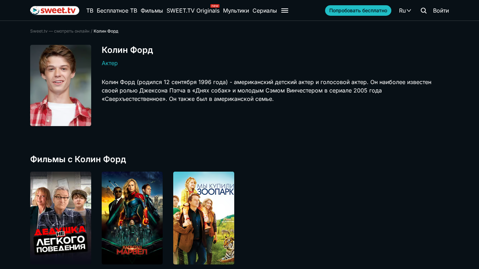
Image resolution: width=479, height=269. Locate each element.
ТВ (89, 10)
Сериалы (264, 10)
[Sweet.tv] (54, 10)
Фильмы (152, 10)
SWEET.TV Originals (193, 10)
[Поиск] (423, 10)
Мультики (236, 10)
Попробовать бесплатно (358, 10)
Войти (441, 10)
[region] (239, 218)
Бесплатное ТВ (117, 10)
